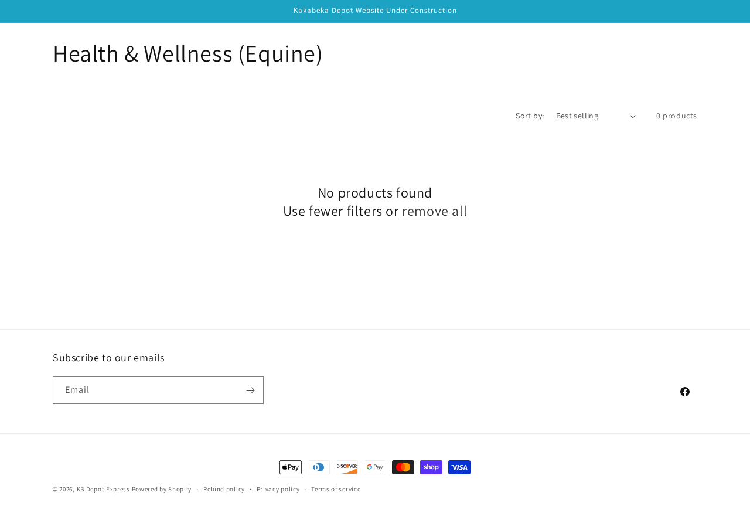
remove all (434, 211)
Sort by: (530, 115)
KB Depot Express (103, 489)
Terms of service (335, 489)
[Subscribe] (250, 390)
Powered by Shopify (162, 489)
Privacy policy (278, 489)
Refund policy (224, 489)
